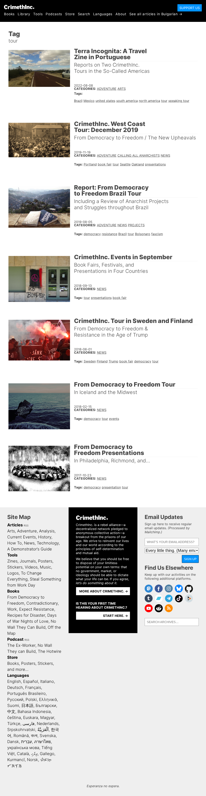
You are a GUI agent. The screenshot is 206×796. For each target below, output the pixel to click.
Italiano (47, 681)
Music (45, 567)
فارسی (29, 723)
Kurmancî (16, 759)
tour (164, 101)
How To (14, 543)
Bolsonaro (142, 234)
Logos (13, 573)
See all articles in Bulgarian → (155, 14)
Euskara (30, 717)
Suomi (13, 705)
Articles (15, 525)
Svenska (48, 735)
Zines (12, 561)
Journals (28, 561)
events (114, 419)
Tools (38, 14)
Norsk (32, 759)
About (120, 14)
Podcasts (54, 14)
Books (9, 14)
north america (149, 101)
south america (127, 101)
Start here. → (115, 616)
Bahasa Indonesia (34, 711)
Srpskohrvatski (21, 729)
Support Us (189, 8)
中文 (11, 711)
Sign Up (190, 559)
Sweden (90, 361)
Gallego (47, 753)
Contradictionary (42, 603)
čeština (14, 717)
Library (24, 14)
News (165, 155)
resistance (109, 234)
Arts (121, 89)
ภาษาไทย (42, 741)
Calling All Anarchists (138, 155)
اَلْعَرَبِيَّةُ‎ (43, 729)
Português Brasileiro (26, 693)
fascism (157, 234)
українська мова (23, 747)
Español (30, 681)
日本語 (27, 705)
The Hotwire (49, 651)
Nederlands (48, 723)
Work (12, 609)
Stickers (15, 567)
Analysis (47, 531)
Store (70, 14)
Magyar (47, 717)
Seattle (125, 164)
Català (23, 753)
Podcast (15, 639)
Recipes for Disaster (26, 615)
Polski (31, 699)
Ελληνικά (48, 699)
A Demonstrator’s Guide (29, 549)
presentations (155, 164)
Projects (136, 225)
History (44, 537)
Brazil (78, 101)
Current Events (21, 537)
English (14, 681)
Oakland (138, 164)
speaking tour (178, 101)
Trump (113, 361)
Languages (103, 14)
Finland (102, 361)
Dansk (13, 741)
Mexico (89, 101)
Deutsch (15, 687)
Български (46, 705)
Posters (45, 561)
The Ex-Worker (21, 645)
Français (33, 687)
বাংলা (34, 735)
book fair (105, 164)
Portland (90, 164)
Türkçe (13, 723)
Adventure (106, 89)
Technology (48, 543)
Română (21, 735)
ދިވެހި (34, 753)
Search (84, 14)
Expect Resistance (36, 609)
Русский (15, 699)
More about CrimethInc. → (103, 591)
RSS (26, 525)
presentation (111, 487)
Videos (31, 567)
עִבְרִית (26, 741)
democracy (92, 234)
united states (105, 101)
